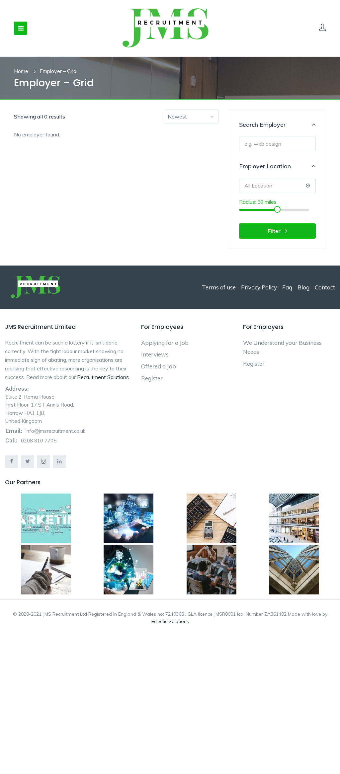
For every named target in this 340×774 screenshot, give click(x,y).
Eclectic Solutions (170, 621)
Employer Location (265, 166)
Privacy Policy (259, 287)
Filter (275, 231)
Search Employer (262, 124)
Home (21, 71)
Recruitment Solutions (103, 377)
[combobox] (191, 116)
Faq (287, 287)
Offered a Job (158, 366)
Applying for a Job (165, 342)
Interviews (155, 354)
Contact (325, 287)
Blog (303, 287)
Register (152, 378)
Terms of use (219, 287)
